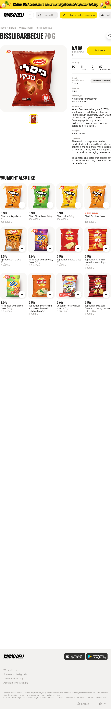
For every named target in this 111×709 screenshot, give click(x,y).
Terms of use (46, 697)
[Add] (21, 205)
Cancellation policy (86, 697)
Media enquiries (56, 697)
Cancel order (94, 697)
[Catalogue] (30, 15)
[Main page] (13, 16)
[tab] (33, 119)
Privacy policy (64, 697)
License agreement (75, 697)
